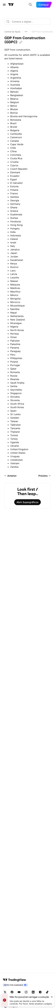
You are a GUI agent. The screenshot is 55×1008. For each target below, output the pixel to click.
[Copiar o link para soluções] (21, 42)
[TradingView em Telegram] (40, 992)
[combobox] (27, 22)
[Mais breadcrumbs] (26, 31)
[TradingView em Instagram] (26, 992)
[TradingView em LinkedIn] (33, 992)
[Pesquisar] (30, 5)
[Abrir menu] (4, 5)
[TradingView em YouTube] (19, 992)
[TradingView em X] (5, 992)
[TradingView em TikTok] (47, 992)
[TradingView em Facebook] (12, 992)
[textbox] (29, 21)
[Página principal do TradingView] (11, 5)
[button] (12, 31)
